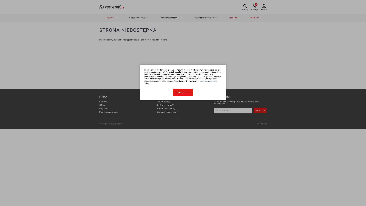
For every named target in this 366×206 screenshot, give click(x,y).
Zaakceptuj (183, 92)
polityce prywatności (209, 81)
